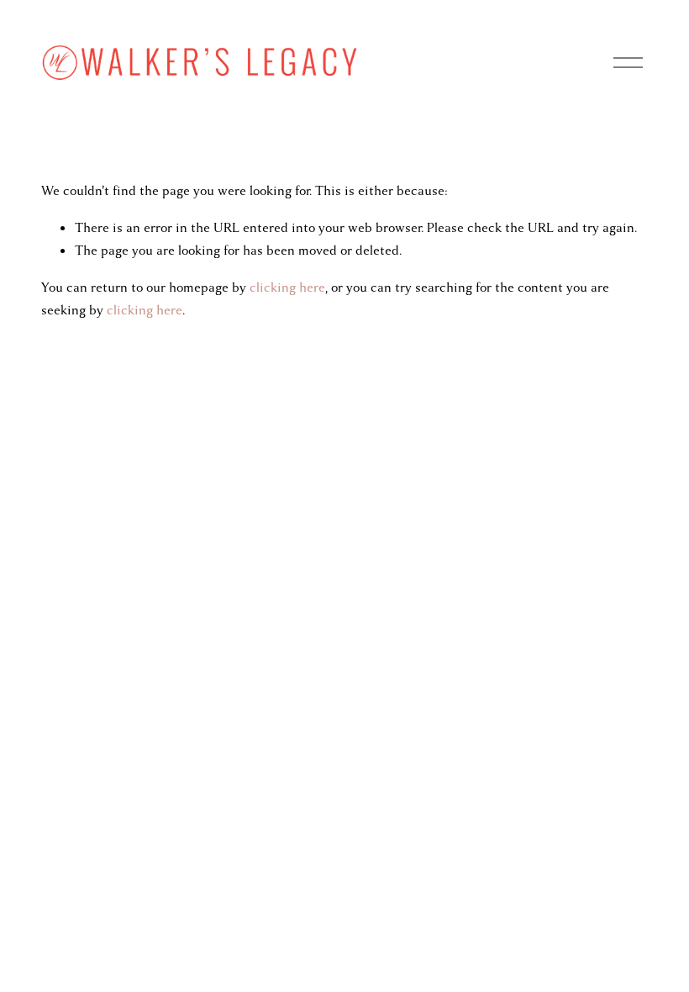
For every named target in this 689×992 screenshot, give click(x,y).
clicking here (287, 287)
